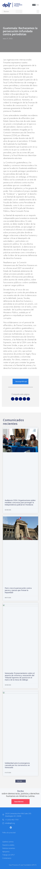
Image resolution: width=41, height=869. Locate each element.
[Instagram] (7, 827)
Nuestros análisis (8, 845)
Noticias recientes (8, 848)
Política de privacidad (9, 832)
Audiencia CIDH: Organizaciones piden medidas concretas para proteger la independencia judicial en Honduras (20, 502)
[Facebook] (18, 827)
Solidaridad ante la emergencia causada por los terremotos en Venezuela (17, 765)
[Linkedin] (22, 827)
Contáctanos (6, 858)
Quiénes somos (8, 842)
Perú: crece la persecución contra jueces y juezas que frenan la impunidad (18, 590)
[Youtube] (14, 827)
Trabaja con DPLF (8, 855)
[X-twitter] (3, 827)
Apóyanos (5, 851)
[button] (38, 11)
